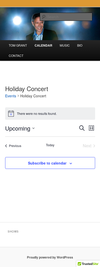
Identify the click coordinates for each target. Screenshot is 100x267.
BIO (79, 45)
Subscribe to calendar (47, 163)
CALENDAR (43, 45)
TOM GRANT (18, 45)
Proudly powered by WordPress (50, 257)
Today (50, 145)
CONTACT (16, 55)
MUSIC (65, 45)
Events (10, 95)
